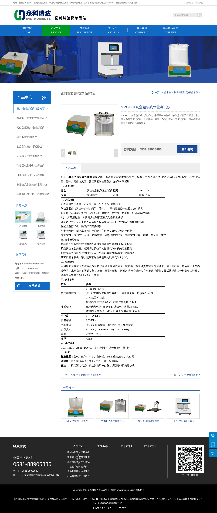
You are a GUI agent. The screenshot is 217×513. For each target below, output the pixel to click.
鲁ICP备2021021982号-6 (114, 507)
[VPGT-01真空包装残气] (112, 406)
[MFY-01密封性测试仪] (77, 406)
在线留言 (189, 3)
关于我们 (113, 30)
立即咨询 (187, 149)
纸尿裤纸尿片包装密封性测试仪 (33, 196)
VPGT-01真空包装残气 (112, 421)
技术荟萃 (85, 30)
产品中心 (56, 30)
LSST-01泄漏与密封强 (148, 421)
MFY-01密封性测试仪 (189, 375)
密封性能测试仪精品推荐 (31, 108)
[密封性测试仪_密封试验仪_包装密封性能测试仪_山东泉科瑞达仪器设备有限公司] (56, 15)
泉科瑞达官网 (170, 30)
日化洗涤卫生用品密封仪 (30, 175)
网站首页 (27, 30)
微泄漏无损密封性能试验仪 (32, 118)
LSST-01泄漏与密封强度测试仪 (85, 375)
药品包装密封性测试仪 (29, 156)
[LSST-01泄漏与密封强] (148, 406)
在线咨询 (34, 286)
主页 (157, 92)
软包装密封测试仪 (27, 137)
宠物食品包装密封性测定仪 (32, 184)
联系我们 (199, 3)
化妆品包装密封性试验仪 (30, 165)
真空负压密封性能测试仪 (30, 127)
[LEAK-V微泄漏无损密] (183, 406)
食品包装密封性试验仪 (29, 146)
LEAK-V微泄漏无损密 (183, 421)
